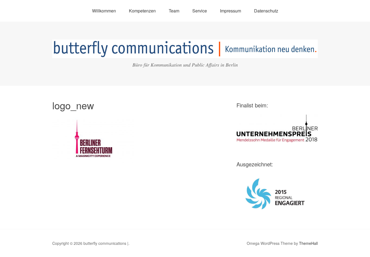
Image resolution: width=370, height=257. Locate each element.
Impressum (230, 11)
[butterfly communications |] (185, 53)
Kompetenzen (142, 11)
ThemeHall (308, 243)
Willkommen (104, 11)
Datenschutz (266, 11)
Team (174, 11)
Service (199, 11)
